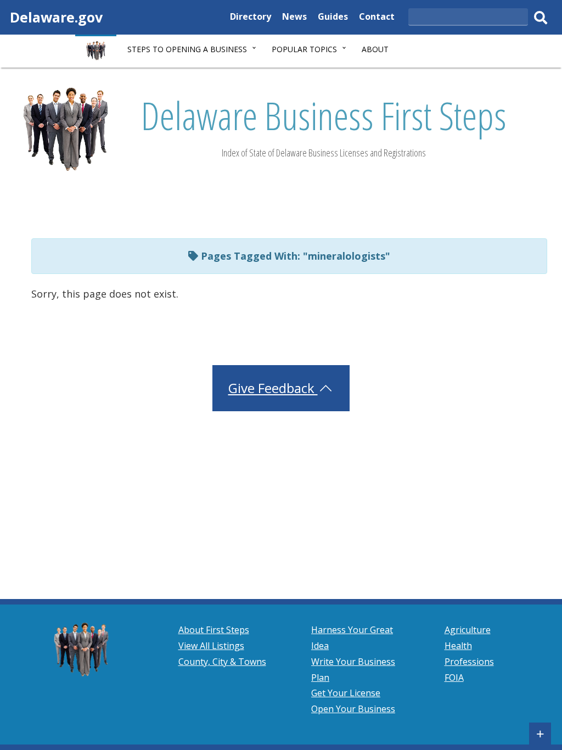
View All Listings (211, 646)
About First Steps (213, 630)
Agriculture (468, 630)
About (375, 49)
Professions (469, 662)
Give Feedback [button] (273, 388)
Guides (333, 18)
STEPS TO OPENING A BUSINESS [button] (187, 49)
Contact (377, 18)
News (294, 18)
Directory (250, 18)
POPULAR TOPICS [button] (304, 49)
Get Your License (345, 693)
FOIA (454, 677)
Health (458, 646)
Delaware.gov (56, 17)
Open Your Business (353, 709)
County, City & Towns (222, 662)
